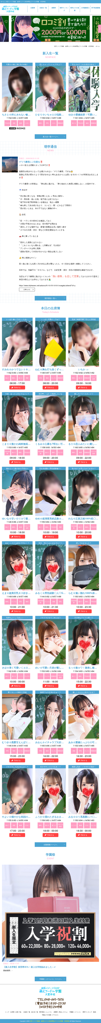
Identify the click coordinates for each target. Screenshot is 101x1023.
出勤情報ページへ (50, 844)
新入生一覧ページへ (50, 136)
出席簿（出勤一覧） (16, 1012)
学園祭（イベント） (75, 1012)
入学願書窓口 (85, 9)
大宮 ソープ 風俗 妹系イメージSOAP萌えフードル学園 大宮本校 (74, 46)
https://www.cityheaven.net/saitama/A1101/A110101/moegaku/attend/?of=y (47, 285)
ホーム (98, 46)
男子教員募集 (95, 8)
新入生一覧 (34, 1012)
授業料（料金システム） (61, 1012)
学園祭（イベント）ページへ (50, 979)
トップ (7, 1012)
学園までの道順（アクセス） (50, 1015)
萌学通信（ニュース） (45, 1012)
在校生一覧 (43, 8)
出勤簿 (33, 8)
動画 (94, 1012)
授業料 (54, 8)
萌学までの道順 (74, 9)
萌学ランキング (64, 9)
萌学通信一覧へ (51, 298)
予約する (17, 387)
